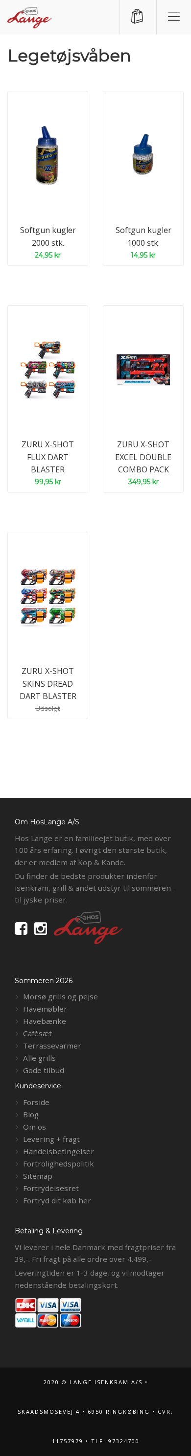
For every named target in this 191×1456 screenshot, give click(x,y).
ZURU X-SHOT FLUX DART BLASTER (48, 457)
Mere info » (57, 188)
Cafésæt (37, 1033)
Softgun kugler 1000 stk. (143, 236)
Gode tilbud (43, 1070)
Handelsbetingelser (58, 1151)
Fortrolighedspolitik (58, 1163)
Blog (31, 1114)
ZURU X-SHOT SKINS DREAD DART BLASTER (48, 683)
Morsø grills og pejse (60, 996)
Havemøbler (45, 1009)
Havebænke (44, 1021)
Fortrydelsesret (51, 1188)
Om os (34, 1127)
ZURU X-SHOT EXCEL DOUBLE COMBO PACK (143, 457)
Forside (36, 1102)
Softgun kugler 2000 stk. (48, 236)
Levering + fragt (51, 1139)
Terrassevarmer (52, 1045)
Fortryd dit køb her (57, 1200)
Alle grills (39, 1058)
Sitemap (37, 1176)
